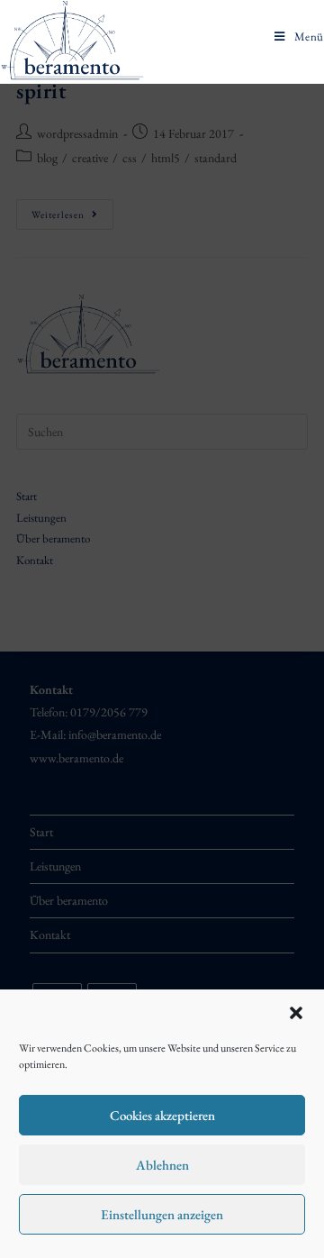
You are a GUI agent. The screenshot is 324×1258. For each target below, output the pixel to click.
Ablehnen (162, 1164)
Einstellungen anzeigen (162, 1214)
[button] (296, 1013)
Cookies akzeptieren (162, 1115)
